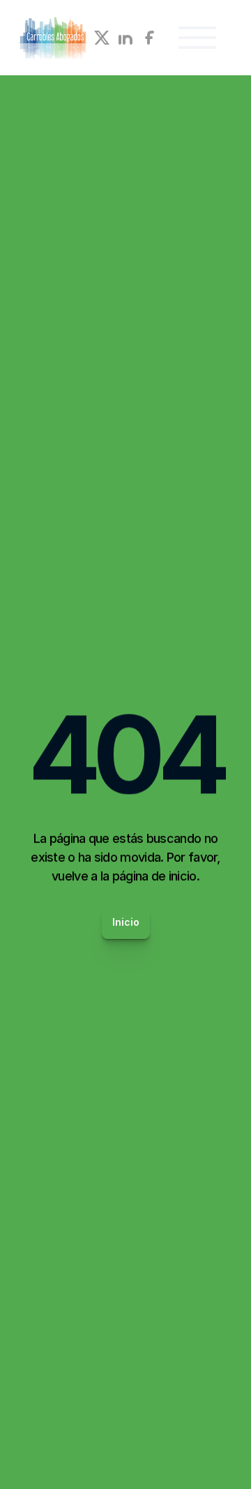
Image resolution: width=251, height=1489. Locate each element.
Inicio (125, 922)
